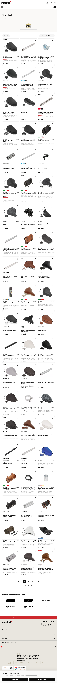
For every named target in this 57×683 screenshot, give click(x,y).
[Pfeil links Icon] (18, 581)
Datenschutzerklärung (31, 675)
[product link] (10, 52)
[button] (28, 630)
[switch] (11, 668)
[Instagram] (49, 622)
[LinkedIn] (54, 622)
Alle (46, 606)
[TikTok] (51, 622)
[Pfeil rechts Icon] (38, 581)
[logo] (6, 2)
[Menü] (13, 667)
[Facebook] (46, 622)
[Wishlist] (51, 3)
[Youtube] (44, 622)
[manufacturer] (10, 600)
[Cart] (54, 3)
